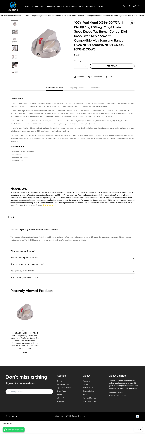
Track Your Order (89, 401)
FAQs (85, 395)
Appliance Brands (54, 6)
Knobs (81, 6)
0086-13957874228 (116, 392)
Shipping (86, 384)
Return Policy (88, 388)
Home (27, 6)
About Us (89, 6)
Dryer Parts (70, 6)
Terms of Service (89, 398)
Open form (8, 423)
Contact (100, 6)
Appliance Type (38, 6)
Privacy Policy (88, 391)
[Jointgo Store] (13, 6)
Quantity (77, 61)
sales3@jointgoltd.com (118, 395)
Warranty (86, 381)
